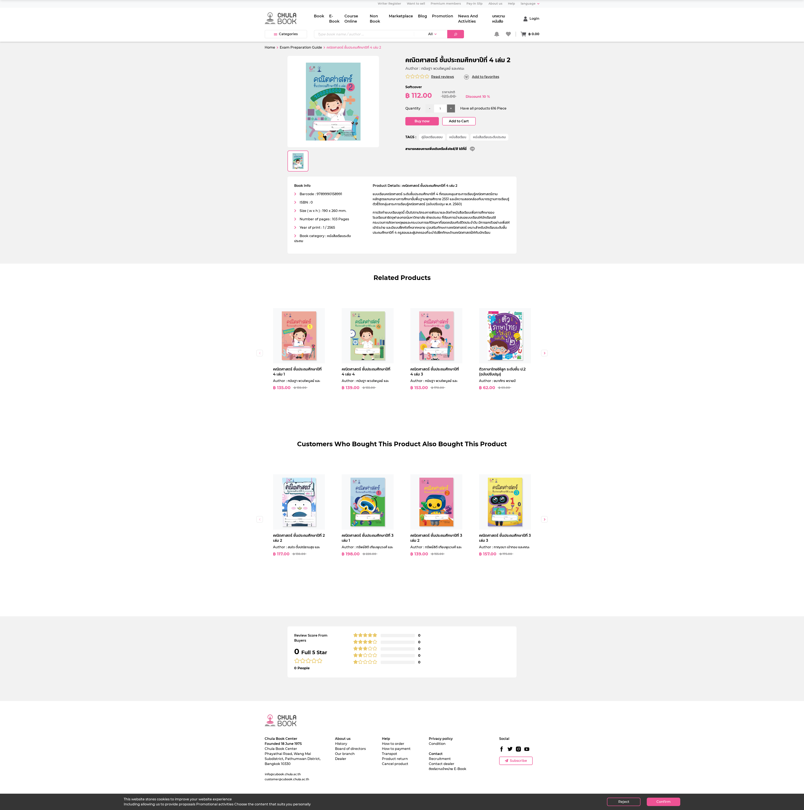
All (430, 34)
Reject (623, 802)
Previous (259, 353)
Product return (395, 759)
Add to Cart (459, 121)
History (341, 744)
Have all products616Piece (483, 108)
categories (288, 34)
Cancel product (395, 764)
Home (270, 47)
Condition (437, 744)
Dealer (340, 759)
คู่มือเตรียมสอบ (432, 137)
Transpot (389, 754)
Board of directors (350, 749)
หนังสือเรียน (457, 137)
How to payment (396, 749)
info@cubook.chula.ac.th (283, 773)
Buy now (422, 121)
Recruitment (440, 759)
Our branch (345, 754)
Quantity (412, 108)
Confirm (663, 802)
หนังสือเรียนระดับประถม (489, 137)
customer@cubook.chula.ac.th (287, 779)
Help (386, 739)
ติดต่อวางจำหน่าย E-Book (447, 769)
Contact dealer (441, 764)
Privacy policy (441, 739)
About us (342, 739)
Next (544, 353)
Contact (436, 754)
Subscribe (518, 761)
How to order (393, 744)
